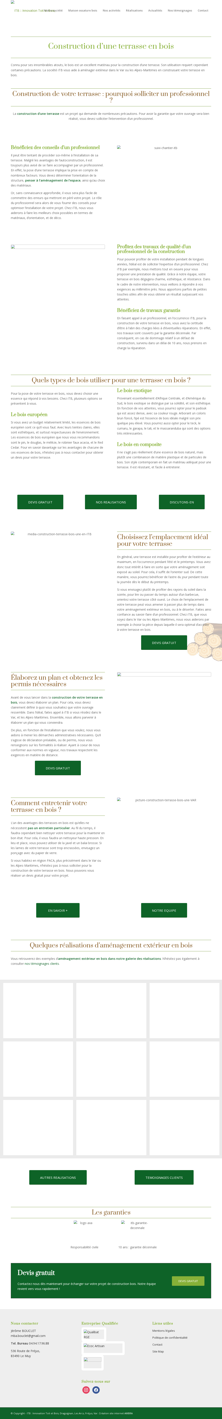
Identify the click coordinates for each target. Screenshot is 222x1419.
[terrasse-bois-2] (39, 1070)
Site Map (158, 1351)
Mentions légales (163, 1331)
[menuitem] (53, 10)
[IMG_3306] (39, 1129)
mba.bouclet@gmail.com (28, 1336)
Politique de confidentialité (170, 1338)
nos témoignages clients (42, 964)
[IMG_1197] (112, 1129)
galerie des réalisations (143, 959)
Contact (157, 1344)
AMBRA (128, 1413)
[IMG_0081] (112, 1070)
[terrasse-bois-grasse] (112, 1012)
